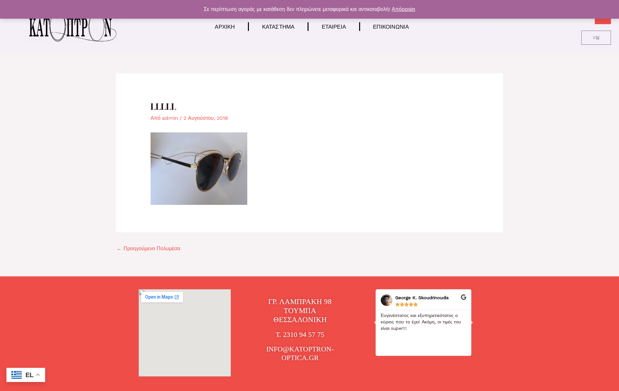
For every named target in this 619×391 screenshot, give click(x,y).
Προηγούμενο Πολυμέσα (148, 248)
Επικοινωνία (391, 26)
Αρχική (225, 26)
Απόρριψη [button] (403, 9)
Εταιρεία (334, 26)
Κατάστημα (278, 26)
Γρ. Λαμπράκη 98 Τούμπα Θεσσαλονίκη (300, 310)
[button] (375, 322)
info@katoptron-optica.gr (300, 353)
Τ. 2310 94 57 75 (300, 334)
